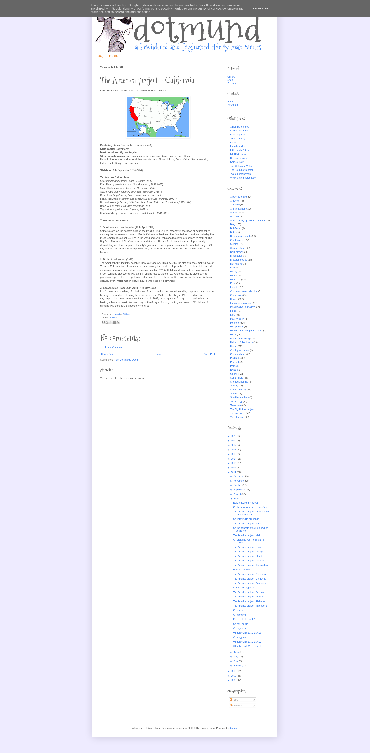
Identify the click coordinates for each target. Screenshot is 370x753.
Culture (234, 244)
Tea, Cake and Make (241, 166)
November (239, 480)
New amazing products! (245, 502)
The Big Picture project (242, 409)
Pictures (234, 358)
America (113, 317)
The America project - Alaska (248, 596)
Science (234, 374)
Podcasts (235, 362)
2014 (234, 458)
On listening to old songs (246, 519)
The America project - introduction (250, 605)
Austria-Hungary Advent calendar (247, 220)
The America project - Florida (248, 556)
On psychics (239, 628)
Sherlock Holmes (239, 381)
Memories (235, 322)
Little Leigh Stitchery (240, 150)
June (236, 652)
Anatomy (235, 204)
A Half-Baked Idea (239, 126)
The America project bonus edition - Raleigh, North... (251, 513)
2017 (234, 445)
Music (233, 334)
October (238, 485)
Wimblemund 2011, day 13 (247, 632)
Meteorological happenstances (246, 330)
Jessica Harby (237, 138)
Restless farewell (242, 569)
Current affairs (237, 248)
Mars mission (237, 319)
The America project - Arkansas (249, 583)
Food (233, 283)
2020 (234, 436)
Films (233, 275)
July (236, 498)
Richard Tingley (238, 158)
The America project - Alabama (249, 601)
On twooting (239, 615)
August (237, 494)
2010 (234, 671)
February (239, 665)
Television (235, 405)
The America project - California (249, 578)
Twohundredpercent (240, 174)
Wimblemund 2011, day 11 (247, 646)
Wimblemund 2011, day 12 (247, 642)
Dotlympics (236, 263)
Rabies (234, 370)
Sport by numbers (239, 397)
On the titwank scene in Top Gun (250, 507)
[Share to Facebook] (114, 322)
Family (233, 271)
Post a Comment (113, 347)
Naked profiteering (240, 338)
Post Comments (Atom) (126, 359)
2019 (234, 440)
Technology (236, 401)
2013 (234, 463)
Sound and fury (238, 389)
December (239, 476)
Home (159, 354)
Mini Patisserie (238, 154)
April (236, 661)
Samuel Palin (237, 162)
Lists (232, 315)
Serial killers (236, 377)
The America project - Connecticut (250, 565)
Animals (234, 212)
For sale (113, 56)
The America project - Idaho (247, 535)
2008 (234, 680)
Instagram (232, 104)
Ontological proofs (239, 350)
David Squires (237, 134)
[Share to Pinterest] (118, 322)
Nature (233, 346)
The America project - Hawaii (248, 547)
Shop (230, 80)
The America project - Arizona (248, 592)
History (234, 299)
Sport (233, 393)
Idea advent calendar (241, 303)
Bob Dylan (235, 228)
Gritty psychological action (244, 291)
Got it (276, 8)
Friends (234, 287)
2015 (234, 454)
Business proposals (240, 236)
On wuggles (239, 637)
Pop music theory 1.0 (244, 619)
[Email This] (103, 322)
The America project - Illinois (248, 523)
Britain (233, 232)
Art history (235, 216)
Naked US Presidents (241, 342)
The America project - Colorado (249, 574)
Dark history (236, 252)
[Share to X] (111, 322)
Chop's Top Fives (239, 130)
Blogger (233, 728)
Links (233, 311)
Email (230, 101)
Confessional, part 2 (243, 587)
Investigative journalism (242, 307)
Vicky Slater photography (243, 178)
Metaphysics (236, 326)
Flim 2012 (235, 279)
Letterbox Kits (237, 146)
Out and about (237, 354)
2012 (234, 467)
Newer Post (107, 354)
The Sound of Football (241, 170)
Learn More (260, 8)
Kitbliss (234, 142)
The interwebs (237, 413)
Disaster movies (238, 260)
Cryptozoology (238, 240)
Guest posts (236, 295)
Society (234, 385)
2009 (234, 675)
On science (239, 610)
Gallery (231, 76)
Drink (233, 267)
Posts (235, 699)
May (236, 656)
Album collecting (239, 196)
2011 (234, 472)
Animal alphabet (238, 208)
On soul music (240, 624)
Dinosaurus (236, 255)
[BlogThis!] (107, 322)
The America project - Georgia (248, 551)
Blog (100, 56)
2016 (234, 449)
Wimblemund (237, 417)
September (240, 489)
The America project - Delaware (249, 560)
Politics (234, 366)
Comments (238, 705)
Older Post (209, 354)
